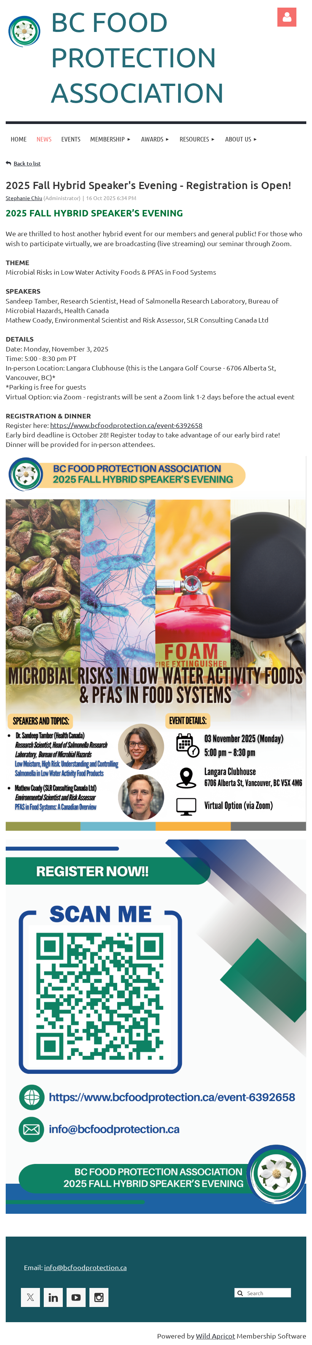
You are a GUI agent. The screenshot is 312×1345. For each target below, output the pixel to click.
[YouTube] (76, 1297)
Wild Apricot (215, 1336)
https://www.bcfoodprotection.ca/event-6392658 (126, 425)
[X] (30, 1297)
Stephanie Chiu (24, 197)
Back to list (27, 163)
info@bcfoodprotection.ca (85, 1267)
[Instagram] (98, 1297)
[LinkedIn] (53, 1297)
